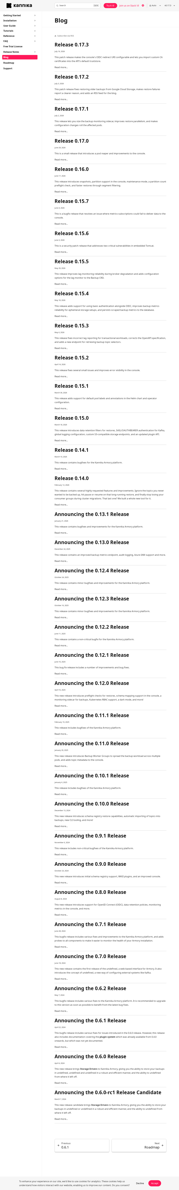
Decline (140, 1183)
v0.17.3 (168, 5)
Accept (154, 1183)
